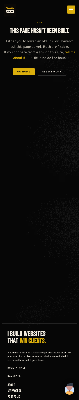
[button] (69, 389)
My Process (14, 391)
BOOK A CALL (17, 368)
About (11, 385)
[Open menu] (71, 10)
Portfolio (14, 396)
